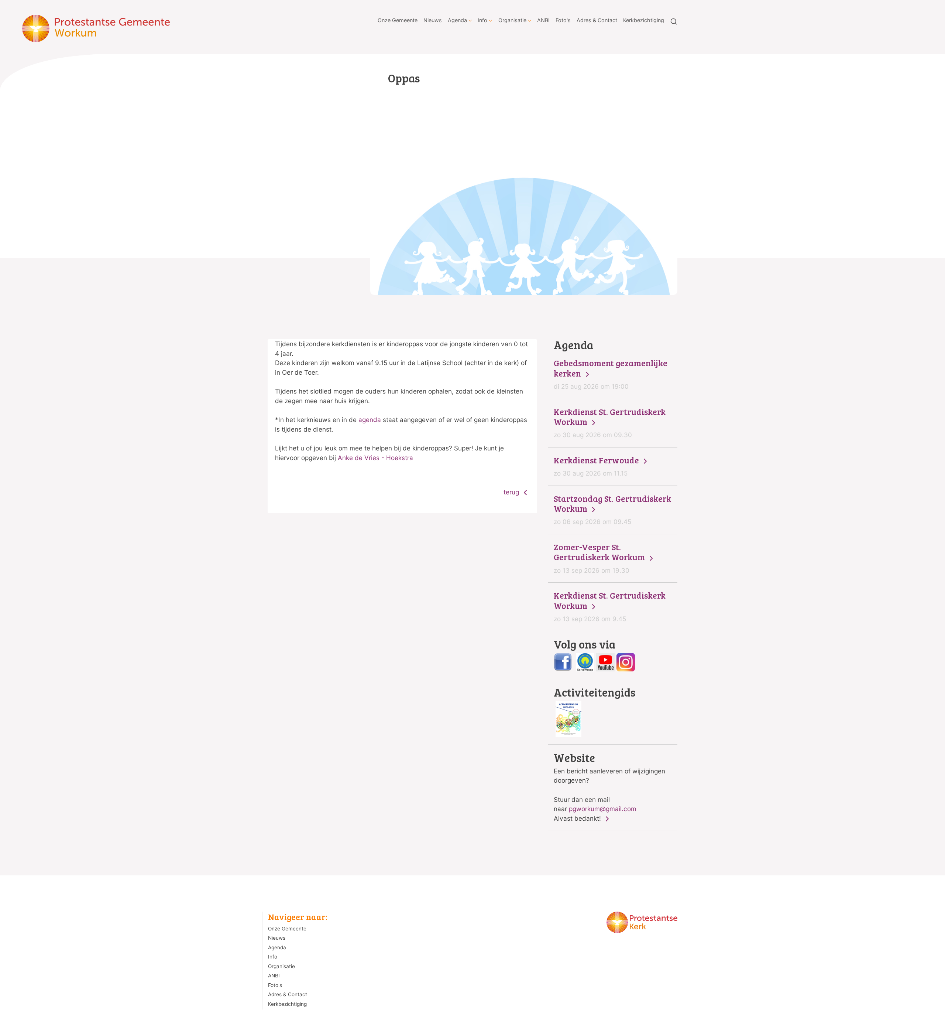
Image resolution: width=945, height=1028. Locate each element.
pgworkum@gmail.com (602, 809)
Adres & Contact (597, 20)
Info (482, 20)
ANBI (543, 20)
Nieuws (432, 20)
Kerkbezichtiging (643, 20)
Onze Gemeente (397, 20)
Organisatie (512, 20)
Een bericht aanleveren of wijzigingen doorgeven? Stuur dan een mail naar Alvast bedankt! (609, 787)
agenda (369, 419)
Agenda (457, 20)
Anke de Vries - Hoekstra (375, 458)
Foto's (563, 20)
